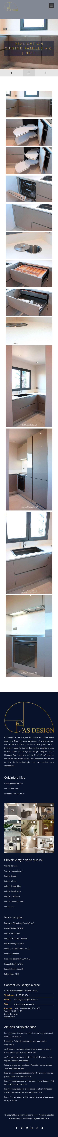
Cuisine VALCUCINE (12, 933)
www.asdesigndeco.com (24, 1004)
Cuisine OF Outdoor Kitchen (15, 938)
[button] (12, 811)
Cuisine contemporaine (13, 901)
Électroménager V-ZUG (14, 943)
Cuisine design (10, 876)
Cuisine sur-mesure (12, 896)
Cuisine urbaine (10, 881)
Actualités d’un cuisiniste (14, 793)
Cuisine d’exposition (12, 886)
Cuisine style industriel (13, 871)
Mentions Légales (46, 1115)
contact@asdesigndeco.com (26, 999)
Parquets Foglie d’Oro (13, 964)
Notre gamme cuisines (13, 783)
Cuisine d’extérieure (12, 891)
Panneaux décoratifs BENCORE (17, 959)
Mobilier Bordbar (11, 953)
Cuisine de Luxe (11, 866)
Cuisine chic (9, 906)
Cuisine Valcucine (11, 788)
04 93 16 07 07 (23, 995)
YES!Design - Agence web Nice (36, 1118)
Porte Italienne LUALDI (13, 969)
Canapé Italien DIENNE (13, 928)
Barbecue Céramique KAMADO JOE (19, 923)
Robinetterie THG (11, 974)
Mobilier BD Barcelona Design (17, 948)
